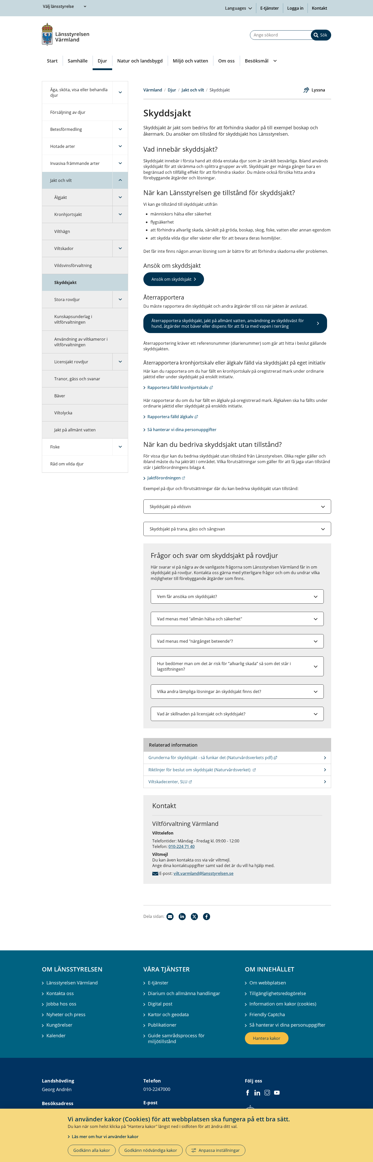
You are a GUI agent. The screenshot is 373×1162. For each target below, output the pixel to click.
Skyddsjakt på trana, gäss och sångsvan (187, 529)
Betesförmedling (66, 129)
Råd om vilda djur (67, 464)
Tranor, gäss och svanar (77, 379)
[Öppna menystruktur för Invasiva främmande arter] (120, 163)
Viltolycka (63, 413)
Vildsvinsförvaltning (73, 265)
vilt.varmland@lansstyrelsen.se (203, 873)
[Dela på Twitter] (194, 916)
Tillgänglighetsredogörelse (277, 993)
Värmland (152, 90)
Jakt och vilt (61, 180)
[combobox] (290, 35)
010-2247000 (156, 1089)
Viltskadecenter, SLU (194, 781)
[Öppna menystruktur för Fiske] (120, 446)
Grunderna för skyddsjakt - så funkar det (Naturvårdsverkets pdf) (239, 757)
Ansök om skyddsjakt (171, 279)
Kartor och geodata (168, 1014)
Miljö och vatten (190, 61)
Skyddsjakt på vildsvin (170, 506)
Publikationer (162, 1025)
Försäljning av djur (68, 112)
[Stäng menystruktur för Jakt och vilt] (120, 180)
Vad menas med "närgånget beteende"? (195, 641)
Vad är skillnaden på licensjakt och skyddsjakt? (201, 714)
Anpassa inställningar (219, 1150)
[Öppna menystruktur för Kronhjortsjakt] (120, 214)
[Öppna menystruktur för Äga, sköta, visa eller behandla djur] (120, 92)
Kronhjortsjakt (68, 214)
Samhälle (78, 61)
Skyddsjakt (65, 282)
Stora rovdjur (67, 299)
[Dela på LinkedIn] (182, 916)
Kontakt (319, 8)
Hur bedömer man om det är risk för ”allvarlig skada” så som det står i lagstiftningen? (224, 666)
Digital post (160, 1004)
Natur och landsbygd (140, 61)
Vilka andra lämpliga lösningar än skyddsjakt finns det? (209, 691)
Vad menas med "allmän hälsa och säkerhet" (199, 619)
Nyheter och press (66, 1014)
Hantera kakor (266, 1038)
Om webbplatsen (267, 983)
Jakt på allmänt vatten (75, 430)
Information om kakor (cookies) (282, 1004)
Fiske (55, 447)
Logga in (297, 8)
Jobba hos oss (61, 1004)
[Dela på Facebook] (206, 916)
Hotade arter (62, 146)
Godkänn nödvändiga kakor (150, 1150)
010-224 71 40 (181, 846)
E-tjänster (269, 8)
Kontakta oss (60, 993)
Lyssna (318, 90)
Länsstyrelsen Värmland (72, 983)
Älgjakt (60, 197)
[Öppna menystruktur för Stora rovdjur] (120, 299)
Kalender (55, 1036)
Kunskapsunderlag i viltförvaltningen (73, 319)
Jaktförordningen (166, 478)
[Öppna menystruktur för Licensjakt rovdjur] (120, 361)
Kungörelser (59, 1025)
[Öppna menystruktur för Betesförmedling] (120, 129)
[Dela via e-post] (170, 916)
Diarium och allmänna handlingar (184, 993)
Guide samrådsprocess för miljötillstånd (176, 1038)
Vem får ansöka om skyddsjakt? (187, 596)
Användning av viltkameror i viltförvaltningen (81, 342)
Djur (102, 61)
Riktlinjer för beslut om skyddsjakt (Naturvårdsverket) (226, 770)
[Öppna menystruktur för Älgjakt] (120, 197)
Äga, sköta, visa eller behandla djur (79, 92)
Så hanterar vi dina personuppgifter (181, 429)
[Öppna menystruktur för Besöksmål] (274, 61)
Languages (236, 8)
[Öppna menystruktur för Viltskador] (120, 248)
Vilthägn (62, 231)
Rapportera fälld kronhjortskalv (180, 387)
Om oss (226, 61)
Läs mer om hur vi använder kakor (105, 1136)
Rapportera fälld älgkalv (172, 416)
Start (52, 61)
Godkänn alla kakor (91, 1150)
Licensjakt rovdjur (71, 362)
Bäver (59, 396)
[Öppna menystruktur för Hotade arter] (120, 146)
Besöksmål (256, 61)
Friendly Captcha (267, 1014)
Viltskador (64, 248)
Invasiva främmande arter (75, 163)
